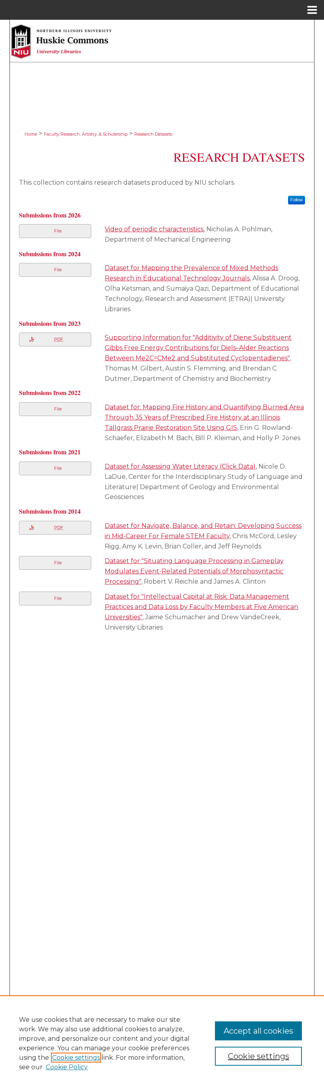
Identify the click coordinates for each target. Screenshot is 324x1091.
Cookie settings (76, 1057)
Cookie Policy (67, 1067)
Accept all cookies (258, 1031)
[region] (162, 1043)
